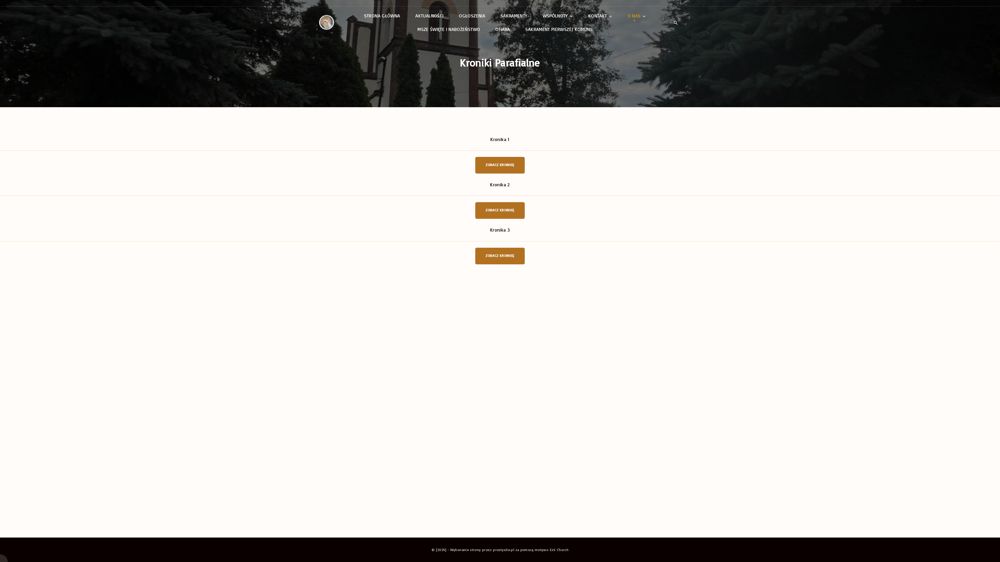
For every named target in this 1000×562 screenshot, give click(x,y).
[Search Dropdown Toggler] (675, 23)
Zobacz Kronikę (500, 164)
